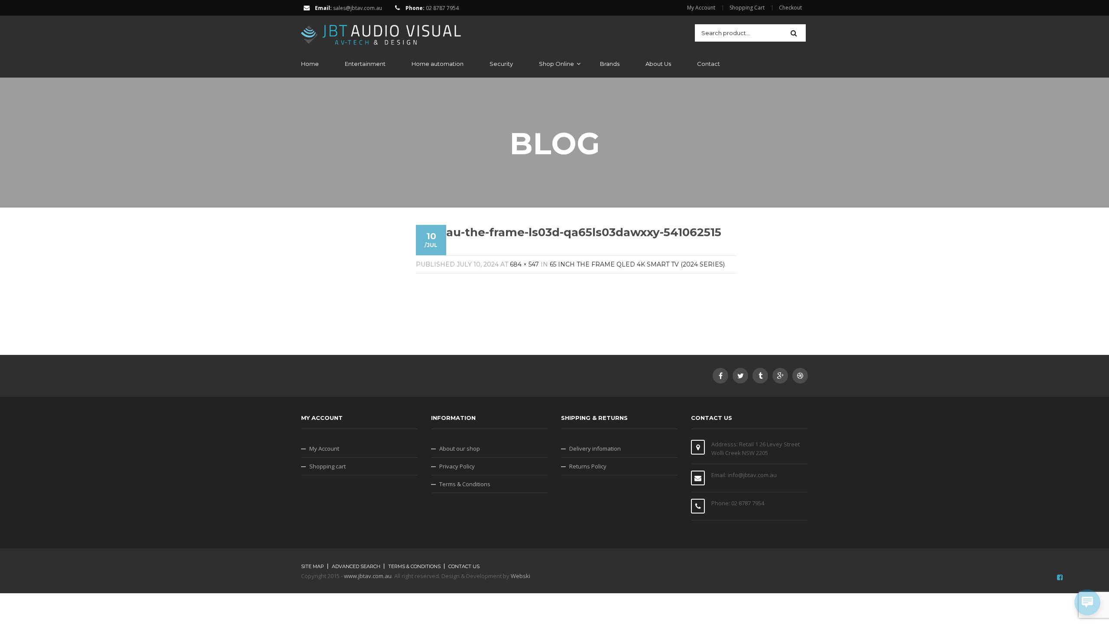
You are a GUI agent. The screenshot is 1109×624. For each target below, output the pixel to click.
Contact (708, 63)
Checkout (790, 7)
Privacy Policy (457, 466)
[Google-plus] (780, 376)
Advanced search (356, 566)
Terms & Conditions (464, 484)
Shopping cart (327, 466)
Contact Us (464, 566)
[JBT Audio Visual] (381, 32)
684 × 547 (524, 264)
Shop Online (556, 63)
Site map (312, 566)
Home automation (438, 63)
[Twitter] (740, 376)
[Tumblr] (760, 376)
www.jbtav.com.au (368, 576)
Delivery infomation (595, 448)
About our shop (459, 448)
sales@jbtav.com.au (357, 8)
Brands (609, 63)
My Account (701, 7)
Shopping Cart (747, 7)
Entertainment (365, 63)
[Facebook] (720, 376)
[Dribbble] (800, 376)
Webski (520, 576)
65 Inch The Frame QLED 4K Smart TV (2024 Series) (637, 264)
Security (501, 63)
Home (310, 63)
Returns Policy (587, 466)
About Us (658, 63)
